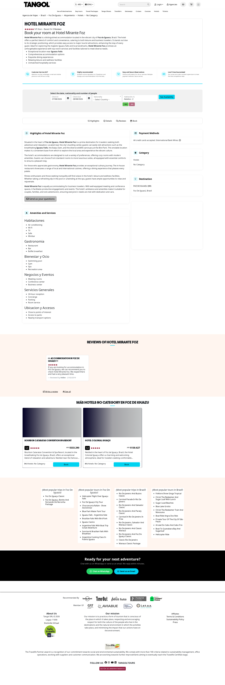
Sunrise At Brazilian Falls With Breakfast (95, 532)
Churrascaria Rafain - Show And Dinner (94, 506)
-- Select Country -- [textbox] (101, 99)
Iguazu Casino (88, 522)
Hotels (156, 11)
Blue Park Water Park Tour (94, 511)
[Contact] (183, 4)
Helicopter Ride (162, 534)
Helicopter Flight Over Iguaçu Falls (95, 497)
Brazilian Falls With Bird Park (94, 518)
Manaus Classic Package (129, 543)
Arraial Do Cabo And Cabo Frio (169, 525)
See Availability (166, 97)
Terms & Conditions (175, 616)
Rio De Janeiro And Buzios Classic (130, 494)
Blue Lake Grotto (163, 506)
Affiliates (175, 613)
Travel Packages (92, 11)
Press (175, 622)
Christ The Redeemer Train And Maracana (169, 511)
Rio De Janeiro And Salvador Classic (131, 506)
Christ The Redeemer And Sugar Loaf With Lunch (167, 498)
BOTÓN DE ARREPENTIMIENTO (112, 669)
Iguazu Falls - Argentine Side (94, 515)
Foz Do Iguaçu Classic (54, 496)
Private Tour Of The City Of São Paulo (169, 520)
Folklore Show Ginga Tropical (168, 493)
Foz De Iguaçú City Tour (92, 502)
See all (68, 391)
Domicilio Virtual (51, 623)
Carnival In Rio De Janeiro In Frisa (131, 517)
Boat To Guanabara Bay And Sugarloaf (168, 529)
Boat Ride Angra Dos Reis (167, 515)
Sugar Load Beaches (165, 503)
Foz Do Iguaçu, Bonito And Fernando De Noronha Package (57, 502)
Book (66, 464)
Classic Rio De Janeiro (128, 540)
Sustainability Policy (175, 619)
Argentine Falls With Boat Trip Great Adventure (95, 526)
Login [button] (159, 4)
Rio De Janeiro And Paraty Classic (130, 512)
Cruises (138, 11)
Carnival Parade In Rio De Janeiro (130, 500)
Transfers (117, 11)
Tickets (165, 11)
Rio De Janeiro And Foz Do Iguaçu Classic (130, 535)
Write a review (51, 391)
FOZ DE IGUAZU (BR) (142, 186)
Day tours (78, 11)
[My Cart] (191, 4)
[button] (134, 4)
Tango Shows (106, 11)
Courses (148, 11)
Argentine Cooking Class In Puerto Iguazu (94, 538)
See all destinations (64, 11)
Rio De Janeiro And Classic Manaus (130, 529)
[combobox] (107, 98)
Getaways (128, 11)
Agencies (173, 4)
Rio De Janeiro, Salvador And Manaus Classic (131, 523)
